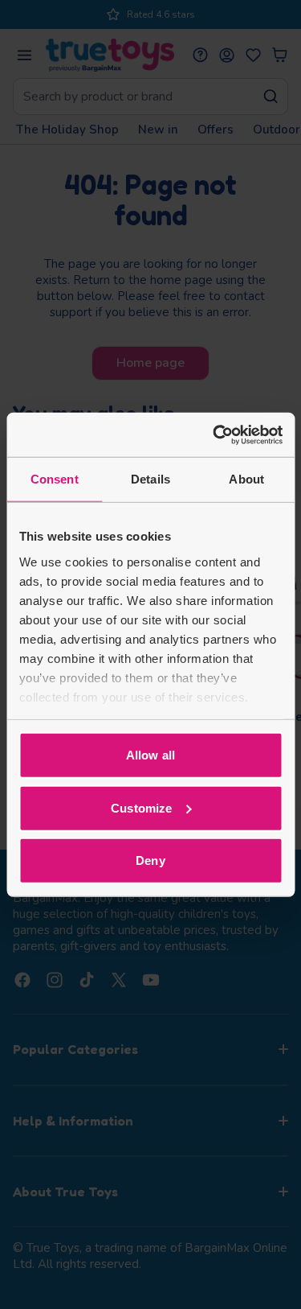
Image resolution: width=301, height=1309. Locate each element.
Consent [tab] (55, 479)
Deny (150, 860)
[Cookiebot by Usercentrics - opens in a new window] (214, 434)
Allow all (150, 755)
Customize (141, 807)
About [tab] (246, 479)
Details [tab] (150, 479)
